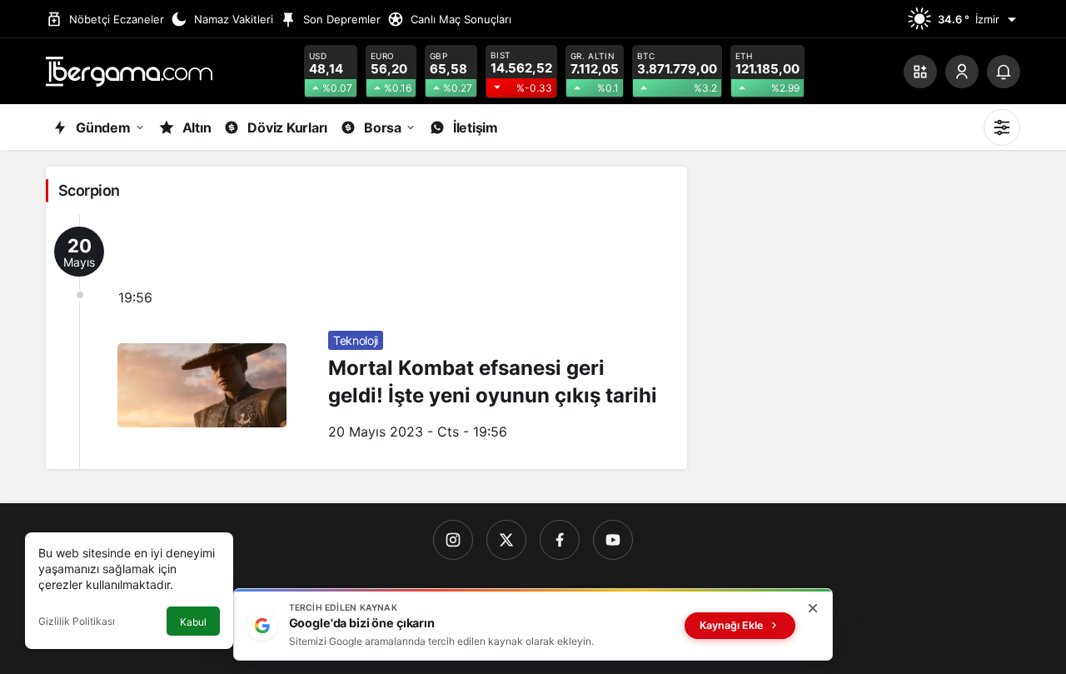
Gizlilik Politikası (76, 621)
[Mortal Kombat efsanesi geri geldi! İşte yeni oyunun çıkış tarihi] (366, 341)
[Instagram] (453, 540)
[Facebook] (560, 540)
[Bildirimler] (1003, 71)
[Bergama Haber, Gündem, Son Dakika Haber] (129, 70)
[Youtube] (613, 540)
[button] (920, 71)
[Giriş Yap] (962, 71)
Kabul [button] (193, 622)
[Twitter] (506, 540)
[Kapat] (813, 608)
